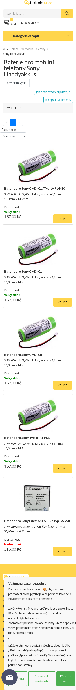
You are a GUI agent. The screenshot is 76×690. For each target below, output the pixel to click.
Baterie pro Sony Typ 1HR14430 (27, 437)
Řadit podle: (9, 130)
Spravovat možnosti (41, 678)
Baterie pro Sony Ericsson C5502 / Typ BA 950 (37, 521)
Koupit (62, 219)
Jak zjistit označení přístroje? (53, 92)
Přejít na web (65, 678)
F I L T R (15, 108)
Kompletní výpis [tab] (16, 83)
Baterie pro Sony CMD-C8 (23, 354)
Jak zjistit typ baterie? (58, 100)
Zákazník (30, 22)
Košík (14, 24)
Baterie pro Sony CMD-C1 (23, 271)
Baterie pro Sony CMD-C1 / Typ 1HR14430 (34, 188)
